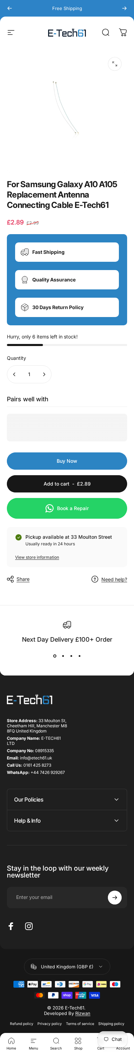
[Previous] (9, 8)
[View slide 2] (63, 656)
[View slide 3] (71, 656)
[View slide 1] (55, 656)
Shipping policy (111, 1024)
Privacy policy (49, 1024)
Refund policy (21, 1024)
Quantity (16, 358)
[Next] (124, 8)
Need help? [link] (114, 579)
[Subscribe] (115, 897)
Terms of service (80, 1024)
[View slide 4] (79, 656)
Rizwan (82, 1013)
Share (23, 579)
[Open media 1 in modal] (115, 64)
